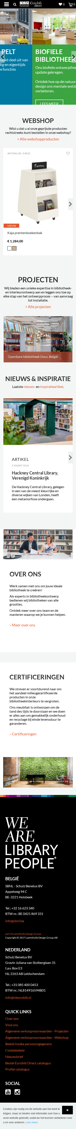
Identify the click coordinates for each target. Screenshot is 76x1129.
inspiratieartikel (51, 386)
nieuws (29, 386)
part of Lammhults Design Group (23, 933)
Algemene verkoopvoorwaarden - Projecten (37, 1031)
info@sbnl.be (14, 921)
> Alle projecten (38, 306)
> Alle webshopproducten (38, 139)
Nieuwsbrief (14, 1057)
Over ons (12, 1018)
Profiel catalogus (17, 1069)
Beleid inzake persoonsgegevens (28, 1044)
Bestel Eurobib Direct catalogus (28, 1063)
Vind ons (11, 1025)
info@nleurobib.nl (18, 997)
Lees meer (32, 104)
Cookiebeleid (14, 1050)
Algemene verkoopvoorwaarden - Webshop (37, 1037)
